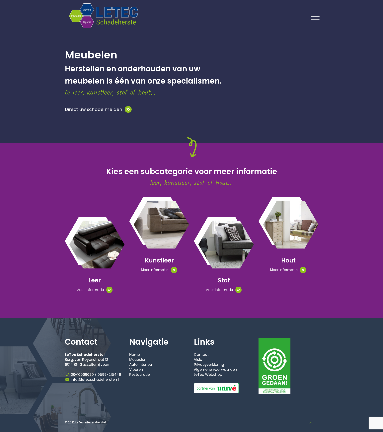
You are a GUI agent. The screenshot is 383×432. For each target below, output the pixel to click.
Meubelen (137, 359)
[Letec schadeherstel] (103, 15)
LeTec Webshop (208, 374)
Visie (198, 359)
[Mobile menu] (313, 15)
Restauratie (139, 374)
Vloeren (136, 369)
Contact (201, 354)
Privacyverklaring (209, 364)
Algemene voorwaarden (215, 369)
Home (134, 354)
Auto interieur (141, 364)
